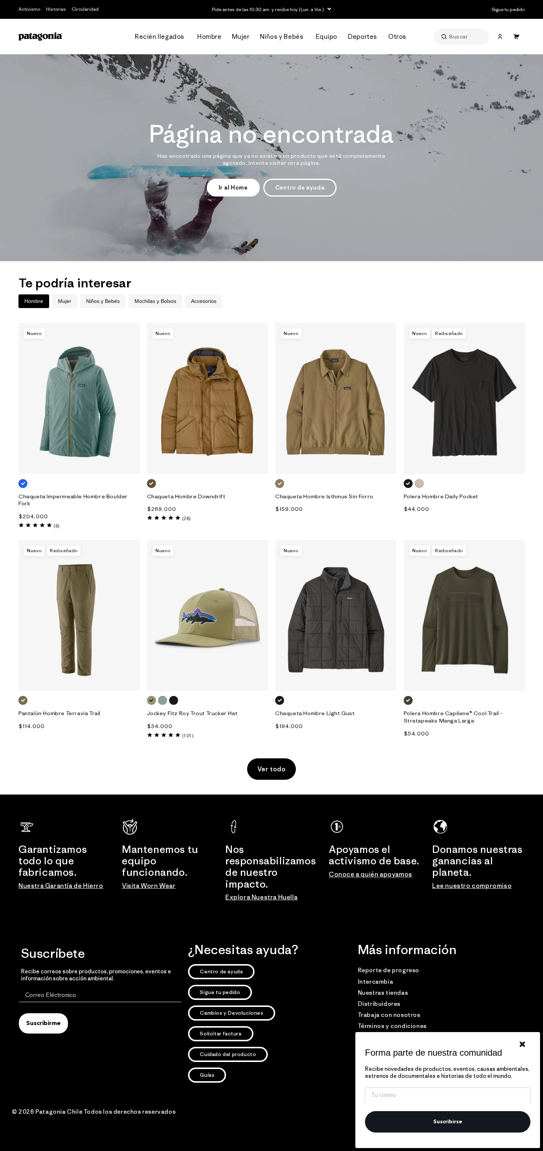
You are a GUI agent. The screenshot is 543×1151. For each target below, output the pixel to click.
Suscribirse (447, 1121)
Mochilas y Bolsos (155, 301)
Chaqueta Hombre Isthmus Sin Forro (324, 496)
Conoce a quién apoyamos (370, 874)
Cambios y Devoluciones (231, 1013)
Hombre (33, 301)
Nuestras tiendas (383, 992)
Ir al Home (233, 187)
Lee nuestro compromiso (472, 886)
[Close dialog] (522, 1044)
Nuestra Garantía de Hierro (60, 886)
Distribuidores (379, 1003)
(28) (186, 518)
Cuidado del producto (228, 1054)
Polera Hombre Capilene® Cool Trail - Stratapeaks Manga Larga (453, 717)
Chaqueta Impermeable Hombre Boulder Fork (73, 500)
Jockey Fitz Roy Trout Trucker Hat (192, 713)
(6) (56, 526)
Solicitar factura (220, 1033)
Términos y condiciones (392, 1025)
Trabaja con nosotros (389, 1014)
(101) (188, 735)
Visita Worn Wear (149, 886)
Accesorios (203, 301)
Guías (207, 1075)
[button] (161, 36)
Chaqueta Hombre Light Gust (315, 713)
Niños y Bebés (103, 301)
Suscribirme (43, 1024)
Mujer (64, 301)
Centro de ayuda (300, 187)
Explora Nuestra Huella (261, 897)
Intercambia (375, 981)
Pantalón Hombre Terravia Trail (59, 713)
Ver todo (271, 769)
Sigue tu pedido (220, 992)
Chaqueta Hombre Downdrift (186, 496)
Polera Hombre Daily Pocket (441, 496)
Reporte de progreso (388, 970)
